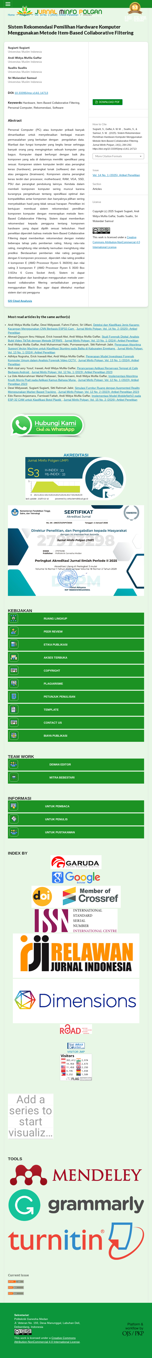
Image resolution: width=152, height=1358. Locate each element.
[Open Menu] (8, 4)
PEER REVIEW (53, 631)
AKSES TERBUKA (55, 657)
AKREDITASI (76, 455)
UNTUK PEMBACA (57, 806)
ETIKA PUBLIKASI (55, 644)
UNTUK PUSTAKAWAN (60, 832)
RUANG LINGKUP (55, 618)
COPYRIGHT (52, 670)
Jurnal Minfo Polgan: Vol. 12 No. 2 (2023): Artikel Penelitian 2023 (98, 391)
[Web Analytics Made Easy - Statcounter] (76, 1047)
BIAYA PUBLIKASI (55, 735)
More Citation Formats (108, 156)
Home (11, 14)
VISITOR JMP (76, 1051)
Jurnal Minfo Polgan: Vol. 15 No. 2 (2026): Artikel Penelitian (100, 399)
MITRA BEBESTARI (62, 777)
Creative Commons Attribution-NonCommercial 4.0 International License (116, 242)
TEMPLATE (51, 709)
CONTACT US (53, 722)
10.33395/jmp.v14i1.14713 (31, 92)
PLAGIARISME (53, 683)
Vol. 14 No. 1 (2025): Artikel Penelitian (56, 14)
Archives (25, 14)
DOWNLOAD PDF (109, 102)
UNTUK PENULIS (56, 819)
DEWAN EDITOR (60, 764)
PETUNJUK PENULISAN (59, 696)
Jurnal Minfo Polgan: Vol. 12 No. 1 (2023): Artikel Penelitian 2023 (71, 372)
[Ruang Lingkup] (13, 621)
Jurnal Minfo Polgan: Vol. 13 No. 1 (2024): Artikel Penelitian (101, 340)
